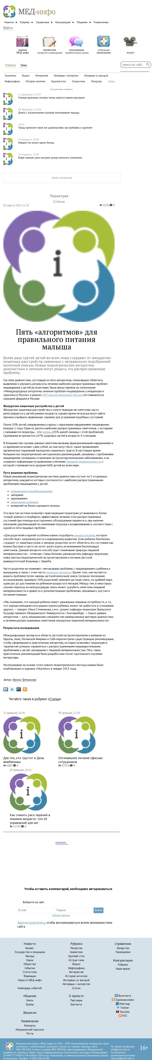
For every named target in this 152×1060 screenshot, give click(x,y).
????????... (61, 843)
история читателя (35, 81)
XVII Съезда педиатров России (62, 395)
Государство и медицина (30, 952)
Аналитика (76, 952)
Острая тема (76, 960)
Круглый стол (76, 956)
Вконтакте (124, 995)
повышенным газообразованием (31, 491)
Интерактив (76, 972)
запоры (47, 432)
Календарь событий (30, 988)
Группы (30, 1004)
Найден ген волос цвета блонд (36, 141)
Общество (30, 964)
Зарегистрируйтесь (31, 922)
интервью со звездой (96, 75)
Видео (76, 964)
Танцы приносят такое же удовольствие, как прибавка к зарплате (55, 126)
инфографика (12, 81)
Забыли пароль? (61, 915)
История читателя (76, 976)
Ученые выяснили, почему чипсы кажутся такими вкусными (51, 96)
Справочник (42, 22)
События (30, 968)
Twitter (124, 1007)
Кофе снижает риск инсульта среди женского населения (50, 156)
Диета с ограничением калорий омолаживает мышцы (48, 111)
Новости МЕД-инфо (30, 980)
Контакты (76, 1004)
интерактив (42, 75)
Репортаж (76, 948)
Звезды (29, 956)
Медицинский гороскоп (30, 1029)
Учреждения (122, 952)
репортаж (96, 81)
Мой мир (124, 1004)
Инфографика (76, 968)
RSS (124, 1015)
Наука (29, 960)
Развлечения (101, 22)
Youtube (124, 1012)
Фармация (30, 976)
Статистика (30, 972)
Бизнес (30, 948)
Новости (9, 22)
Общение (82, 22)
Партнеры (76, 1000)
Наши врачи (123, 968)
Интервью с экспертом (76, 984)
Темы (23, 65)
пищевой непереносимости (83, 461)
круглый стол (58, 81)
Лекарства (123, 948)
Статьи (54, 699)
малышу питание (84, 535)
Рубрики (24, 22)
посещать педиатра (58, 572)
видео (25, 75)
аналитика (10, 75)
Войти (8, 28)
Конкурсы (29, 1025)
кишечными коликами (24, 502)
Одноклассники (124, 999)
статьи (111, 81)
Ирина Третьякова (24, 679)
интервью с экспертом (66, 75)
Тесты (30, 1033)
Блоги (30, 1000)
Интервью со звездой (76, 980)
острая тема (78, 81)
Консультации (62, 22)
